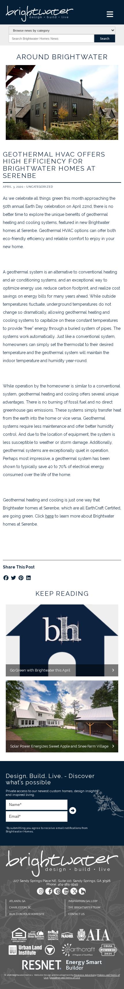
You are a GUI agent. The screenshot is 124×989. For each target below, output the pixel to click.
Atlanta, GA (17, 901)
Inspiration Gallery (82, 901)
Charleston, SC (20, 907)
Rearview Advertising (85, 974)
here (49, 516)
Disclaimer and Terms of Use (65, 977)
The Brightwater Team (84, 907)
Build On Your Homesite (26, 914)
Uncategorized (39, 186)
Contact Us (76, 914)
